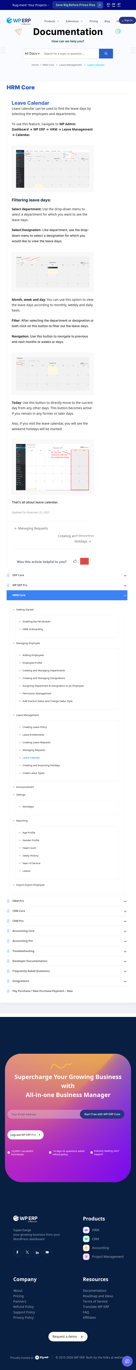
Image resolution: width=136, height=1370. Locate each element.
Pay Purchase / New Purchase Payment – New (42, 991)
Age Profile (29, 832)
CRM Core (18, 911)
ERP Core (18, 575)
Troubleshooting (23, 951)
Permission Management (37, 693)
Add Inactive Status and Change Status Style (47, 701)
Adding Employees (33, 655)
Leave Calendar (31, 757)
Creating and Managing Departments (44, 670)
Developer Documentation (29, 961)
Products (49, 21)
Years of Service (31, 863)
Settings (20, 794)
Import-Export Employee (30, 884)
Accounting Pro (22, 941)
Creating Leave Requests (36, 742)
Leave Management (27, 715)
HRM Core (18, 595)
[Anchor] (53, 200)
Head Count (29, 847)
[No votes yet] (75, 561)
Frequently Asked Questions (31, 971)
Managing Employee (28, 643)
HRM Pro (18, 901)
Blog (107, 21)
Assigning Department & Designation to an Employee (53, 685)
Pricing (94, 21)
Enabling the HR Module (36, 621)
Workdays (28, 806)
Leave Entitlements (33, 734)
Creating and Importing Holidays (41, 765)
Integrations (20, 981)
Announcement (25, 787)
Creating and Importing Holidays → (76, 539)
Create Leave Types (33, 773)
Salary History (30, 855)
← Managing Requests (31, 528)
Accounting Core (23, 931)
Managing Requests (34, 750)
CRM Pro (18, 921)
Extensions (72, 21)
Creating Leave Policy (35, 727)
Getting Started (25, 609)
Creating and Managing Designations (44, 678)
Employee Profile (32, 662)
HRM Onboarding (33, 629)
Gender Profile (31, 840)
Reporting (22, 820)
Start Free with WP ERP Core (102, 1114)
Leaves (26, 870)
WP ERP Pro (19, 585)
